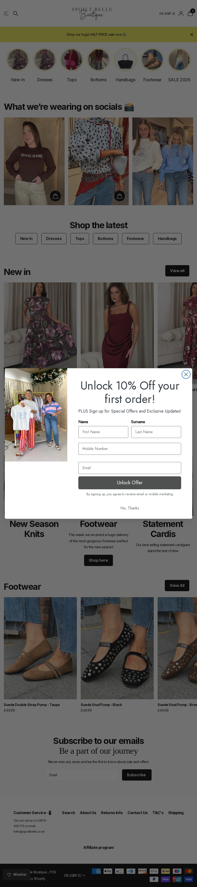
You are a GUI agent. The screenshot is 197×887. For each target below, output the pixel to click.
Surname (138, 422)
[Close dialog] (186, 374)
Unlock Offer (129, 482)
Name (83, 422)
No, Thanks (129, 508)
